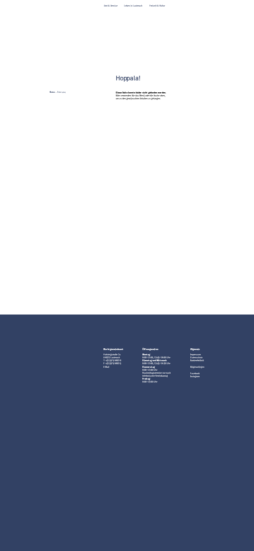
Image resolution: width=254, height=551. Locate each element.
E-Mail (106, 367)
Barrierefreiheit (197, 360)
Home (52, 92)
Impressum (195, 355)
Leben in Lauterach (133, 6)
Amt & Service (111, 6)
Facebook (195, 373)
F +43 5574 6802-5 (112, 363)
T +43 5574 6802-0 (112, 360)
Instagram (195, 376)
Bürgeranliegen (197, 367)
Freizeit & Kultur (157, 6)
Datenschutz (196, 357)
